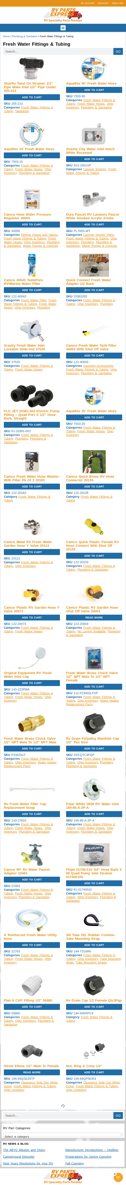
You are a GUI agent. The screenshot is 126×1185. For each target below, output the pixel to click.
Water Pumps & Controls (40, 245)
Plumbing (87, 242)
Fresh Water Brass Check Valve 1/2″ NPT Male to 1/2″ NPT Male (30, 740)
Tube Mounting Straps (91, 962)
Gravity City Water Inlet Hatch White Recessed (90, 151)
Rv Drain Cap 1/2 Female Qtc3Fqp (94, 1000)
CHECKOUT (103, 3)
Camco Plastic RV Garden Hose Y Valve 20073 (31, 609)
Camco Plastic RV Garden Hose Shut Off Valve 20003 (92, 609)
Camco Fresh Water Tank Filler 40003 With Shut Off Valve (91, 347)
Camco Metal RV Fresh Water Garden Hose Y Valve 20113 (28, 544)
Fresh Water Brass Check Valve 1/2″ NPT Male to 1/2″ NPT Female (92, 676)
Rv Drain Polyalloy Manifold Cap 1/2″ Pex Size (92, 740)
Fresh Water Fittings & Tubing (25, 238)
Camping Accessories (98, 365)
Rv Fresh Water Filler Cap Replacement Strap (25, 806)
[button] (63, 27)
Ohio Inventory (34, 242)
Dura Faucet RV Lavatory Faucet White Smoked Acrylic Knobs (92, 216)
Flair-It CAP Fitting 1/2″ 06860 (28, 1000)
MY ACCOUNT (87, 3)
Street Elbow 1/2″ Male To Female (31, 1066)
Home (6, 36)
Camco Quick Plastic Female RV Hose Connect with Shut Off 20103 (92, 545)
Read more (94, 617)
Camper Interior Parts (98, 234)
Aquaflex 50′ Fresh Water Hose (91, 83)
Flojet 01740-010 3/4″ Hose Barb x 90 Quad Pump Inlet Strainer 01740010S (94, 873)
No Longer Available (91, 631)
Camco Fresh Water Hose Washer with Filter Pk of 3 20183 (31, 478)
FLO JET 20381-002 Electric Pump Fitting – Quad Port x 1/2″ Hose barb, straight (31, 414)
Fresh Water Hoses (91, 103)
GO (118, 51)
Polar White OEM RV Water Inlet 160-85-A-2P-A (92, 806)
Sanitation (22, 111)
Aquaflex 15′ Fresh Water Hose (29, 149)
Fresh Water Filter (33, 300)
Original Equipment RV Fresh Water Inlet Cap (28, 675)
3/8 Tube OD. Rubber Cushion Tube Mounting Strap (90, 937)
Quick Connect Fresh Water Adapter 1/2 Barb (88, 282)
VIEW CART (117, 3)
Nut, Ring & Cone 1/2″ (84, 1066)
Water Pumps (75, 1159)
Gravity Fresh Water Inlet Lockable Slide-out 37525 (24, 347)
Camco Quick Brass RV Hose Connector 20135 (90, 478)
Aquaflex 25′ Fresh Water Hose (91, 411)
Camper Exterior (94, 169)
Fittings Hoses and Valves (39, 234)
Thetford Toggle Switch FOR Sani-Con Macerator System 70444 (31, 1133)
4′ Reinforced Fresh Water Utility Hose (30, 937)
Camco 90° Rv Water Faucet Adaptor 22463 (27, 871)
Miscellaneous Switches (31, 1155)
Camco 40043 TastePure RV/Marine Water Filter (23, 282)
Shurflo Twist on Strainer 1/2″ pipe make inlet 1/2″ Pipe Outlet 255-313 (30, 87)
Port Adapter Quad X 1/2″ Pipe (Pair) (91, 1133)
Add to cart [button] (32, 97)
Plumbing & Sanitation (24, 36)
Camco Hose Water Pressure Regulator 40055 (27, 216)
